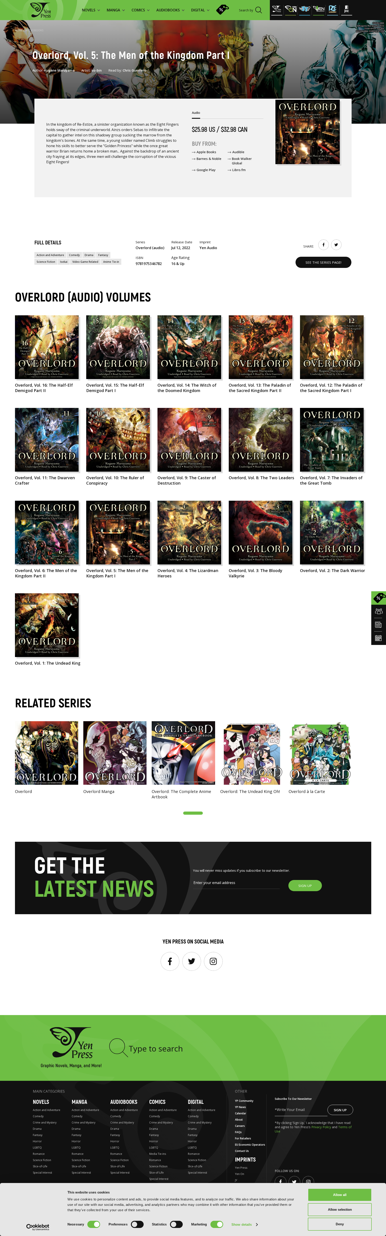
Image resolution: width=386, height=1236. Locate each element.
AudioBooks (34, 30)
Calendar (240, 1113)
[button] (193, 813)
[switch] (137, 1224)
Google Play (206, 169)
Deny (340, 1224)
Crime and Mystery (45, 1122)
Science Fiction (46, 262)
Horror (37, 1141)
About (239, 1120)
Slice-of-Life (40, 1166)
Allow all (339, 1195)
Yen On (239, 1174)
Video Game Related (85, 262)
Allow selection (340, 1209)
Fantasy (103, 255)
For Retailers (243, 1138)
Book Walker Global (242, 160)
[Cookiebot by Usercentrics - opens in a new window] (37, 1227)
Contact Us (242, 1151)
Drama (89, 255)
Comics (157, 1102)
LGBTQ (37, 1147)
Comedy (74, 255)
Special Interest (42, 1173)
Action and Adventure (50, 255)
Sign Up (340, 1110)
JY (236, 1180)
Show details (241, 1224)
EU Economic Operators (250, 1145)
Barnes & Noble (209, 158)
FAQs (238, 1132)
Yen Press (241, 1168)
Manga (79, 1102)
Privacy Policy (321, 1127)
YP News (240, 1107)
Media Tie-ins (157, 1154)
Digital (195, 1102)
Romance (39, 1154)
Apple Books (206, 152)
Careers (240, 1126)
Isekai (63, 262)
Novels (41, 1102)
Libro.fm (239, 169)
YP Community (244, 1101)
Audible (238, 152)
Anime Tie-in (111, 262)
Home (19, 30)
